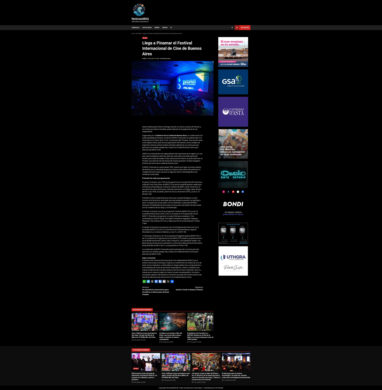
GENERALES (135, 27)
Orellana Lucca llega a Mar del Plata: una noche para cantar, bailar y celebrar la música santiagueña (172, 322)
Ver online (245, 27)
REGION (164, 27)
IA (171, 27)
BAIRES (157, 27)
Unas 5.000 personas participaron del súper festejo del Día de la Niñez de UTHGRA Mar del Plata (145, 322)
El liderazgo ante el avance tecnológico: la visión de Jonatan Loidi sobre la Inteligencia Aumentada (236, 362)
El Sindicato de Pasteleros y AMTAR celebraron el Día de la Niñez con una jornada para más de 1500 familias (200, 322)
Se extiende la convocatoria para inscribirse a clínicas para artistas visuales (155, 290)
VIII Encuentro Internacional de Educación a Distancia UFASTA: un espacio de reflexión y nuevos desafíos (146, 362)
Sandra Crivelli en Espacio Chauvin (189, 288)
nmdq (144, 58)
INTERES (136, 368)
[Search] (232, 28)
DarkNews (208, 388)
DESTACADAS (147, 27)
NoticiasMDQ (140, 19)
